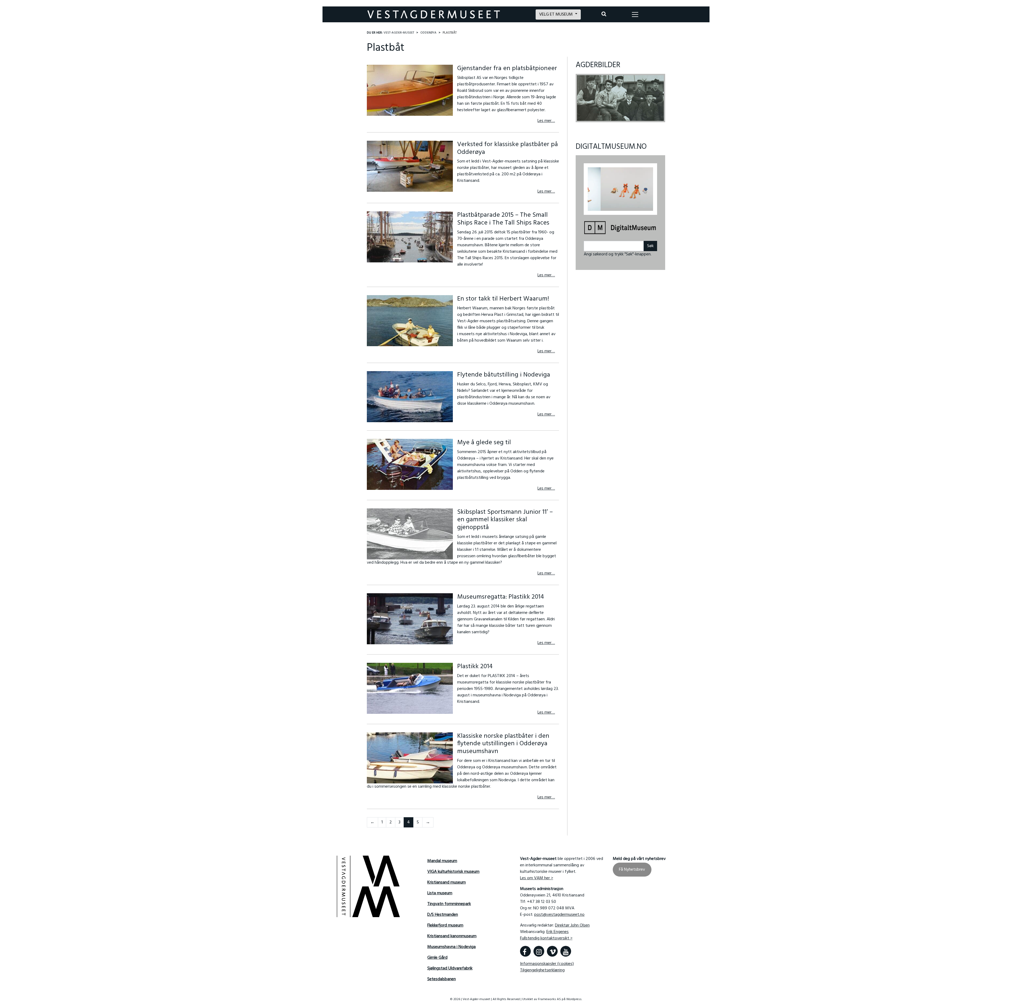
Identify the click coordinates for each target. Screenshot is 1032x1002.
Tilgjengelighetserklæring (542, 970)
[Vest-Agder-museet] (441, 14)
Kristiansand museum (446, 882)
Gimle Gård (437, 957)
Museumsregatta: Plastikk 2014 (500, 597)
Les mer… (546, 121)
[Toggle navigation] (635, 14)
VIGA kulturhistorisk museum (453, 871)
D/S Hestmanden (442, 914)
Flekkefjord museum (445, 925)
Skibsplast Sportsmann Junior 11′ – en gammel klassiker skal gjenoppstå (505, 520)
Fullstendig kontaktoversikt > (546, 938)
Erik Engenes (557, 931)
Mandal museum (442, 861)
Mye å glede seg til (484, 442)
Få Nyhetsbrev (632, 869)
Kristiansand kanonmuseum (451, 936)
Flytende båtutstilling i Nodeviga (503, 375)
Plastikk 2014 (475, 666)
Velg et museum (556, 14)
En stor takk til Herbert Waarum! (503, 299)
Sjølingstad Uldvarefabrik (449, 968)
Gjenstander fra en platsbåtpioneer (507, 68)
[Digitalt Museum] (620, 225)
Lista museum (439, 893)
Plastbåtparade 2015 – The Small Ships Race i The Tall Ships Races (503, 219)
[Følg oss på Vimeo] (552, 951)
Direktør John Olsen (572, 925)
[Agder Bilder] (620, 98)
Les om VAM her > (536, 878)
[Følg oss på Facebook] (525, 951)
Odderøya (428, 32)
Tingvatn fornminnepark (449, 903)
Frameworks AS (549, 999)
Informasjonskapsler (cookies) (547, 963)
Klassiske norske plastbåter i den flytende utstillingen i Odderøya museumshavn (503, 744)
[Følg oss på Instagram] (538, 951)
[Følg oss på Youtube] (565, 951)
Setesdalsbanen (441, 979)
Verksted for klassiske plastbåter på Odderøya (507, 148)
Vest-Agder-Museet (399, 32)
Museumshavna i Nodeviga (451, 946)
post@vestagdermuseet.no (559, 914)
